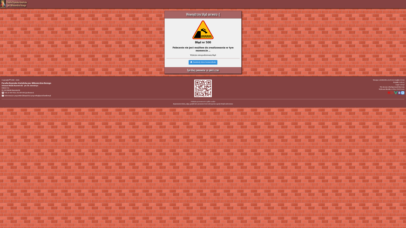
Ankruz (401, 82)
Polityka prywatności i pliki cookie (203, 101)
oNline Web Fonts (398, 89)
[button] (203, 62)
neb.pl (402, 85)
